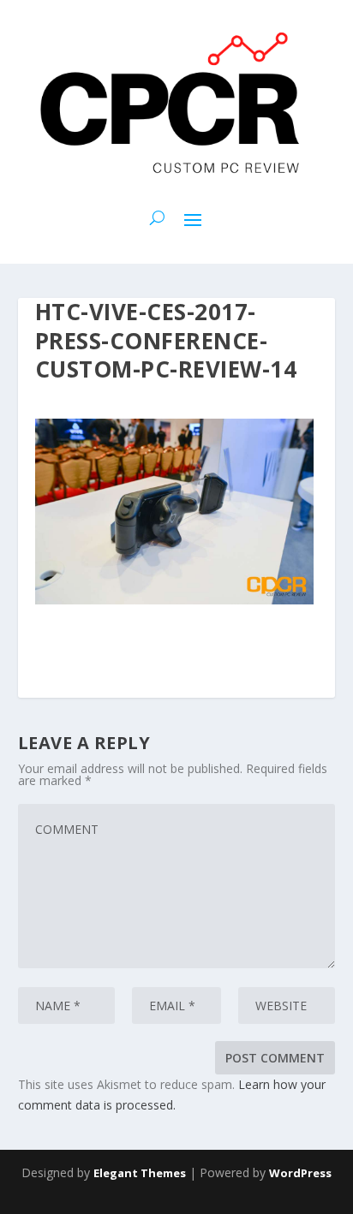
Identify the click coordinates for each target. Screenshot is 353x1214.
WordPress (300, 1173)
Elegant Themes (139, 1173)
